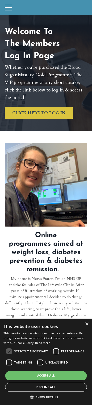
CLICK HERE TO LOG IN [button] (38, 113)
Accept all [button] (46, 375)
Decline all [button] (45, 387)
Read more (42, 343)
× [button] (86, 324)
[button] (46, 397)
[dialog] (46, 362)
